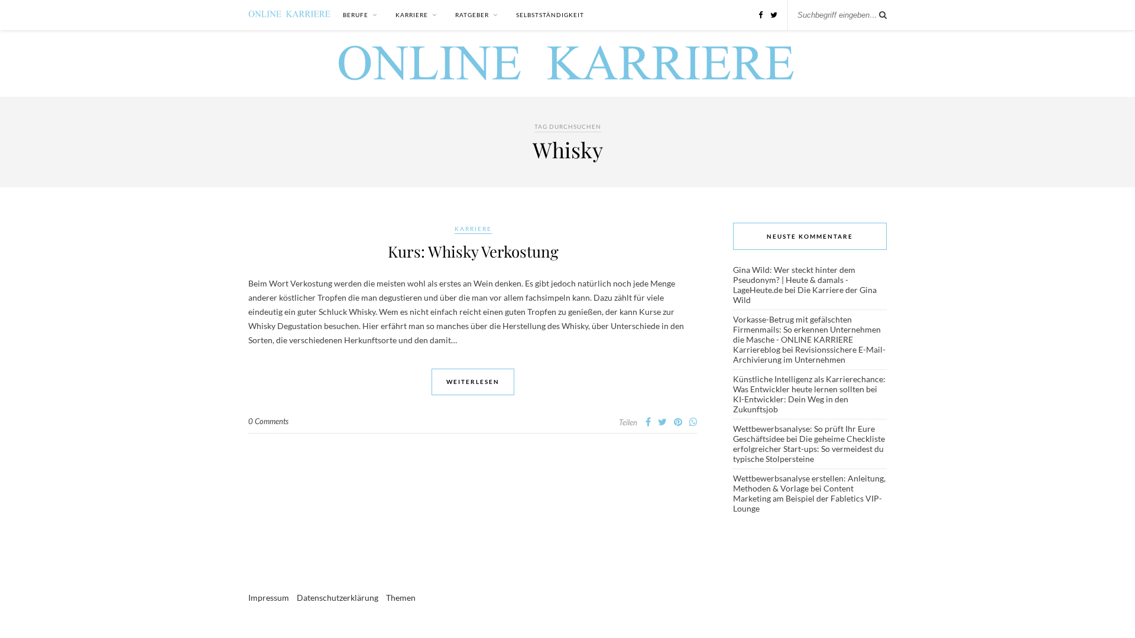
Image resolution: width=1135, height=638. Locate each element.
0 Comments (268, 421)
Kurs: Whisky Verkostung (473, 251)
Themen (401, 598)
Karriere (411, 14)
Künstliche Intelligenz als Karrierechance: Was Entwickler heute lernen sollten (809, 384)
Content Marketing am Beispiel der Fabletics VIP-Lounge (807, 498)
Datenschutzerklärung (337, 598)
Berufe (355, 14)
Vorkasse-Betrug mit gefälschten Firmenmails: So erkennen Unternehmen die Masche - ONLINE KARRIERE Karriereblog (807, 334)
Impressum (268, 598)
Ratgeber (472, 14)
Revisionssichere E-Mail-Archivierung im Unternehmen (809, 354)
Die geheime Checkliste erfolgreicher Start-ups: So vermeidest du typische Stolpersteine (809, 449)
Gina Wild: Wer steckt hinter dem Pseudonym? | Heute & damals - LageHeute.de (794, 280)
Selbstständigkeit (550, 14)
